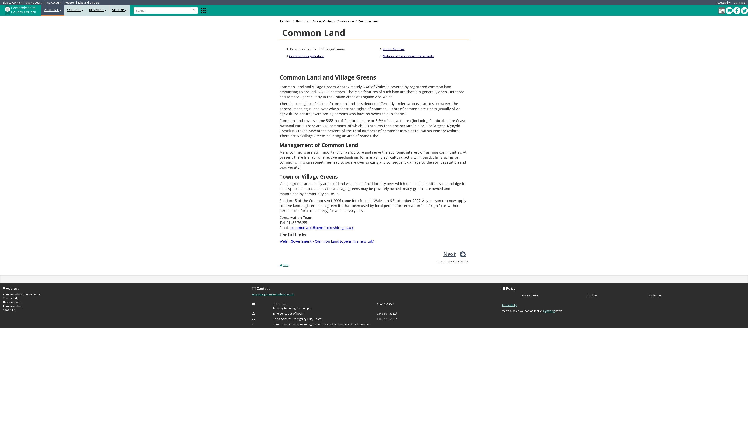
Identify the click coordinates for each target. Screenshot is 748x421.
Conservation (345, 21)
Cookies (592, 295)
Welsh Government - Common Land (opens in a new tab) (327, 241)
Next (449, 254)
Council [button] (74, 10)
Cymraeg (739, 2)
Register (69, 2)
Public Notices (393, 49)
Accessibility (723, 2)
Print (285, 265)
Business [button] (96, 10)
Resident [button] (51, 10)
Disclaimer (654, 295)
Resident (285, 21)
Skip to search (34, 2)
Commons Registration (306, 56)
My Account (53, 2)
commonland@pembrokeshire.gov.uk (321, 227)
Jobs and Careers (88, 2)
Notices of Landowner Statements (408, 56)
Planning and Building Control (314, 21)
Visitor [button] (118, 10)
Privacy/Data (530, 295)
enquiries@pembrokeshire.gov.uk (273, 294)
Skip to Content (12, 2)
